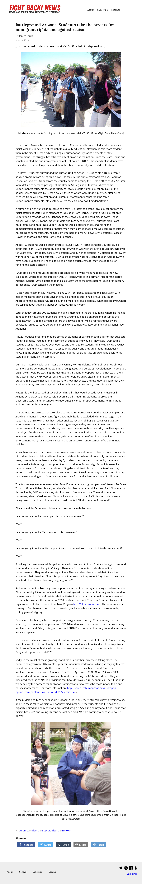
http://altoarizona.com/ (87, 604)
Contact (22, 871)
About (90, 9)
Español (115, 9)
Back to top (132, 873)
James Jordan (27, 36)
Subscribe (102, 9)
